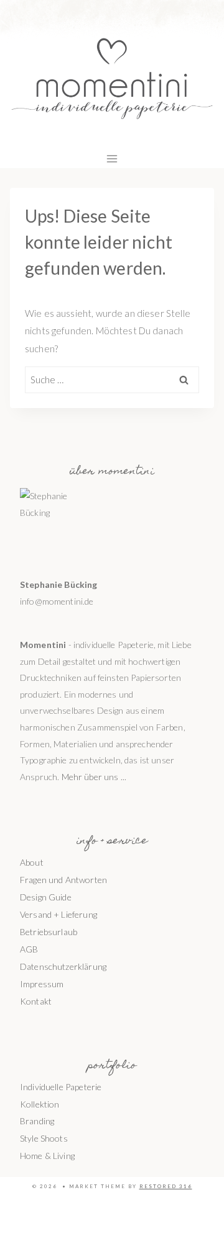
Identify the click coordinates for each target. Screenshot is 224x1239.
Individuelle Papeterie (60, 1086)
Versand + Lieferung (58, 914)
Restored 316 (165, 1186)
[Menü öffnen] (112, 158)
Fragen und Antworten (63, 879)
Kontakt (36, 1001)
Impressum (41, 984)
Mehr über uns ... (94, 776)
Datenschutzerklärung (63, 966)
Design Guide (46, 897)
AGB (29, 949)
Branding (37, 1121)
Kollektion (40, 1104)
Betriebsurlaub (48, 931)
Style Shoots (44, 1138)
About (32, 862)
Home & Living (47, 1155)
